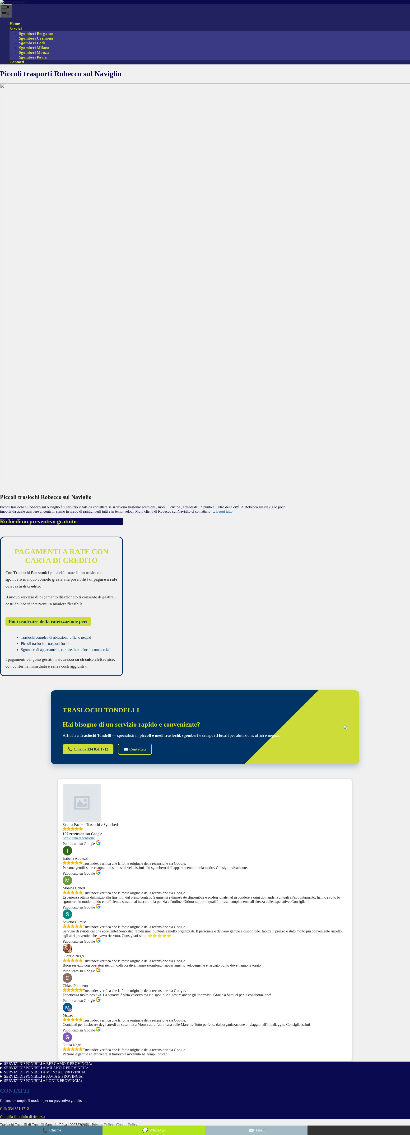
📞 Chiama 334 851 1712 (88, 749)
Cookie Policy (127, 1125)
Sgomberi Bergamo (36, 33)
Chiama (51, 1130)
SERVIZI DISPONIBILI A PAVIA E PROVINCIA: (44, 1076)
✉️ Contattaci (135, 749)
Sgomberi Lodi (32, 43)
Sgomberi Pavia (33, 57)
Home (14, 23)
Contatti (16, 62)
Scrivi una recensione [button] (79, 838)
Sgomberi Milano (34, 47)
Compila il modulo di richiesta (22, 1117)
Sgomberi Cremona (36, 38)
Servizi (15, 29)
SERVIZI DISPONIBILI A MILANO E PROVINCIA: (46, 1068)
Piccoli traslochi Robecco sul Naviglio (46, 497)
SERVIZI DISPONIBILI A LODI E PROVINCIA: (43, 1081)
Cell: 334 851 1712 (14, 1109)
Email (256, 1130)
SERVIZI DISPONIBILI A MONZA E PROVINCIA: (45, 1072)
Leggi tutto (224, 511)
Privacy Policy (103, 1125)
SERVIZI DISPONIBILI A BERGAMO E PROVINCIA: (48, 1064)
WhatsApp (154, 1130)
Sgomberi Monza (34, 52)
